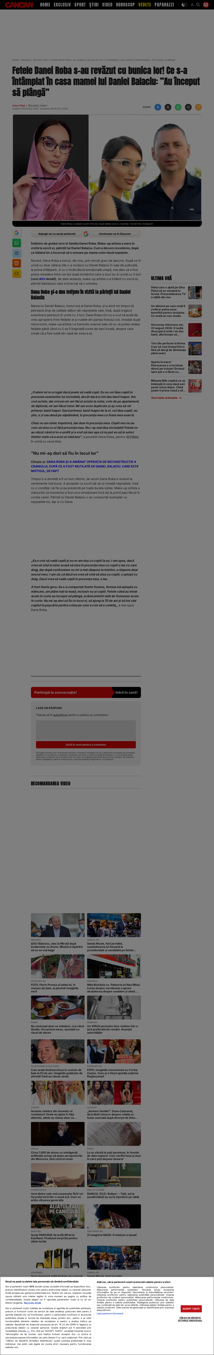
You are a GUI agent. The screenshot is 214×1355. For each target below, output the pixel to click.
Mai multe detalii (32, 1303)
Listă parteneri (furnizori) (110, 1313)
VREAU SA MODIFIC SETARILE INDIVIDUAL (190, 1319)
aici (28, 1331)
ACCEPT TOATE (191, 1309)
